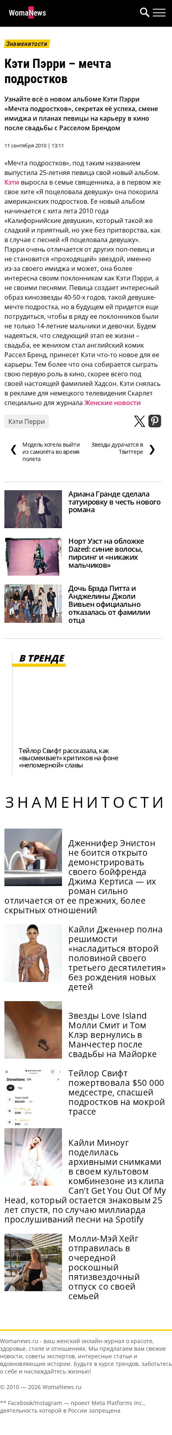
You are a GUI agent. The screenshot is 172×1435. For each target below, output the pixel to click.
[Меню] (159, 13)
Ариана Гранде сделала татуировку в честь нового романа (114, 502)
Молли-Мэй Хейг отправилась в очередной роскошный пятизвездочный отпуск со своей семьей (104, 1267)
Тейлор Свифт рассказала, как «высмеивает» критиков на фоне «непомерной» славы (68, 757)
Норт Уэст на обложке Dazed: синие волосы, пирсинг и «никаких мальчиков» (106, 553)
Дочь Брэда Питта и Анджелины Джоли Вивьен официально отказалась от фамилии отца (109, 604)
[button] (143, 13)
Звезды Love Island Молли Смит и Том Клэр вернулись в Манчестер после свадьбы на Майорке (112, 1034)
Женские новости (112, 402)
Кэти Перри (26, 421)
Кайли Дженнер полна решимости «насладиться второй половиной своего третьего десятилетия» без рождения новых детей (117, 958)
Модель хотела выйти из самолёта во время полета (45, 452)
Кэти (11, 182)
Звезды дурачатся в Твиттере (123, 448)
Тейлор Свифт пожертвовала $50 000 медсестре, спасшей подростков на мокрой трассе (116, 1092)
